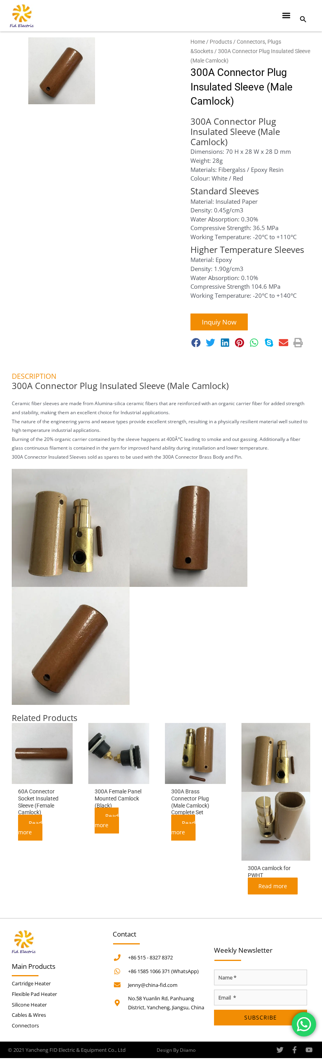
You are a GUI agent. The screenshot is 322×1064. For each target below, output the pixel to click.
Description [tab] (34, 376)
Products (221, 42)
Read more (30, 827)
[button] (286, 15)
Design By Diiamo (176, 1050)
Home (197, 42)
